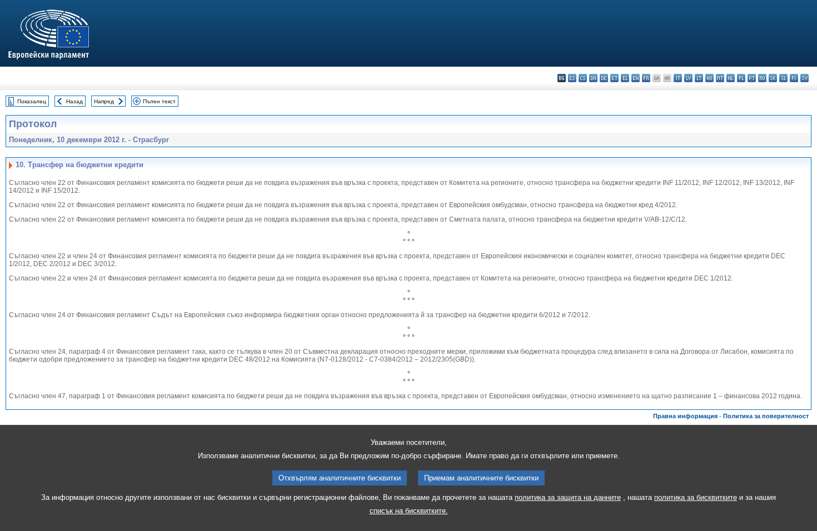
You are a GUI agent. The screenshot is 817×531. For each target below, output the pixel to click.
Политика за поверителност (766, 416)
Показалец (31, 101)
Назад (74, 101)
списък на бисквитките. (409, 511)
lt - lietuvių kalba (699, 78)
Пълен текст (159, 101)
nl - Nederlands (730, 78)
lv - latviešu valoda (688, 78)
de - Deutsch (604, 78)
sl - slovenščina (783, 78)
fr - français (646, 78)
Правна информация (685, 416)
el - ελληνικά (625, 78)
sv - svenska (804, 78)
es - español (572, 78)
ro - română (762, 78)
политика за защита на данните (568, 497)
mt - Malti (720, 78)
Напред (104, 101)
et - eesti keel (614, 78)
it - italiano (678, 78)
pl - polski (741, 78)
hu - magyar (709, 78)
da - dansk (593, 78)
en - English (635, 78)
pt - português (752, 78)
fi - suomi (794, 78)
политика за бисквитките (695, 497)
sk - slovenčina (773, 78)
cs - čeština (583, 78)
